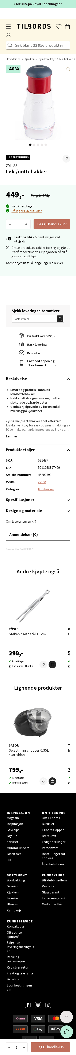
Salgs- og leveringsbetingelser (20, 946)
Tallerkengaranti (54, 898)
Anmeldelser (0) (23, 534)
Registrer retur (17, 967)
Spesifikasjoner (20, 499)
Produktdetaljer (20, 449)
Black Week (15, 854)
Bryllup (12, 836)
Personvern (50, 848)
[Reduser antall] (10, 224)
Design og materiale (24, 510)
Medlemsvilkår (52, 904)
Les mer (11, 436)
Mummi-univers (18, 848)
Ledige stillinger (53, 842)
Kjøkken (29, 59)
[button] (66, 159)
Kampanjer (15, 910)
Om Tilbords (51, 818)
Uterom (12, 904)
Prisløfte (33, 353)
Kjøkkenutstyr (47, 59)
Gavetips (13, 830)
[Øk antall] (26, 224)
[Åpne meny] (8, 26)
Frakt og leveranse (20, 973)
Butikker (48, 824)
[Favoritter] (43, 664)
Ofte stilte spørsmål (14, 934)
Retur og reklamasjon (16, 959)
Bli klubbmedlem (54, 880)
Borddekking (16, 880)
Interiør (12, 898)
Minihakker (46, 489)
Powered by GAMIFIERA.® (20, 549)
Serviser (12, 842)
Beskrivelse (16, 378)
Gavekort (13, 886)
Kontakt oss (15, 926)
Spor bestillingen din (19, 987)
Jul (9, 860)
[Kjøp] (52, 664)
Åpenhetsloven (53, 864)
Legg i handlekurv (51, 224)
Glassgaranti (51, 892)
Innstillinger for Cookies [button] (53, 856)
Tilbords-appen (53, 830)
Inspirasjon (15, 824)
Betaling (13, 979)
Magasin (13, 818)
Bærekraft (49, 836)
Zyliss (12, 165)
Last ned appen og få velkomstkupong (41, 363)
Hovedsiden (13, 59)
